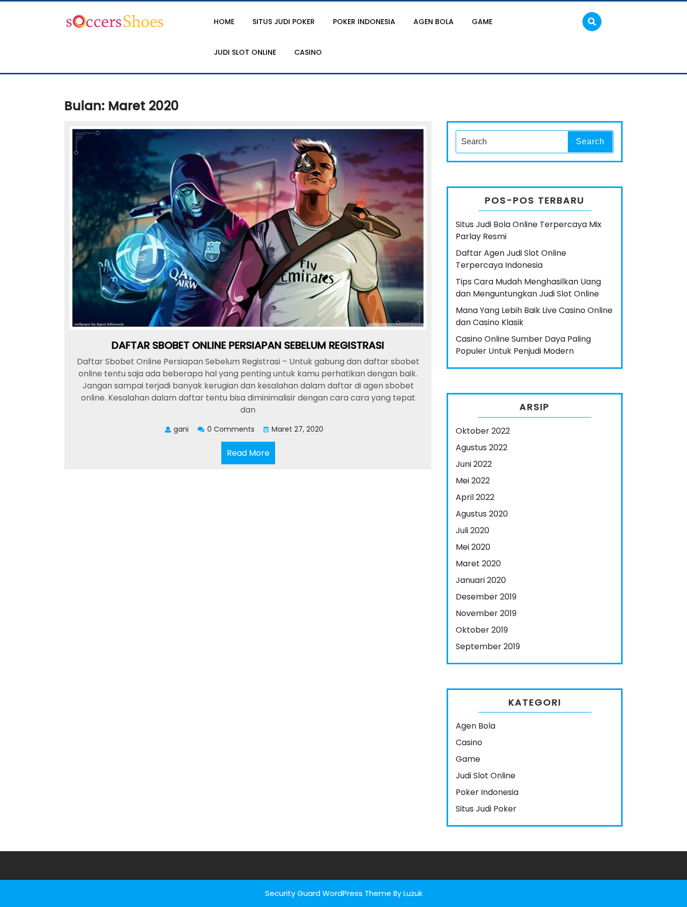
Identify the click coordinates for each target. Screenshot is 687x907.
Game (482, 22)
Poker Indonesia (364, 22)
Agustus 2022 (481, 447)
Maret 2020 (478, 563)
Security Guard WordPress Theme (328, 893)
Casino (308, 52)
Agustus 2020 (482, 514)
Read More (251, 455)
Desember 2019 (486, 596)
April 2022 (475, 497)
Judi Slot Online (245, 52)
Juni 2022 (474, 464)
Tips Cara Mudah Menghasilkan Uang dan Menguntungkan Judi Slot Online (528, 287)
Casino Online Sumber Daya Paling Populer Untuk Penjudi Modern (523, 345)
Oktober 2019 (482, 630)
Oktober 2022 (483, 431)
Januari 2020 (481, 580)
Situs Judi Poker (283, 22)
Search (590, 141)
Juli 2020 (472, 530)
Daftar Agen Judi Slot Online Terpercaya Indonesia (511, 259)
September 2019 (488, 646)
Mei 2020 (473, 547)
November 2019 (486, 613)
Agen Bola (433, 22)
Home (224, 22)
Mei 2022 (473, 480)
